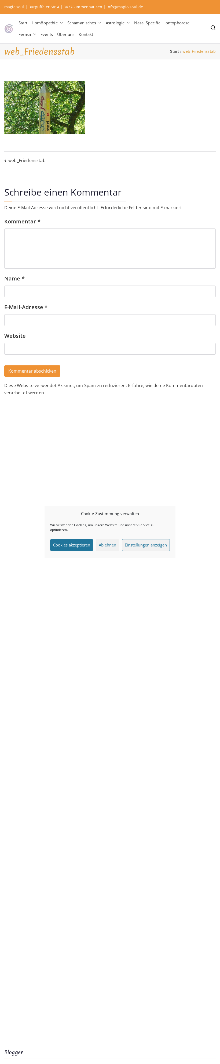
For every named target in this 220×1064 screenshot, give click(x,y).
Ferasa (25, 34)
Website (15, 335)
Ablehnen (107, 545)
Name (14, 278)
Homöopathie (45, 22)
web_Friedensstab (27, 160)
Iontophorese (177, 22)
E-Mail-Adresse (26, 307)
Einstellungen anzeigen (146, 545)
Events (47, 34)
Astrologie (115, 22)
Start (23, 22)
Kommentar (22, 221)
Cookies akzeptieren (71, 545)
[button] (60, 23)
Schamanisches (81, 22)
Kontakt (86, 34)
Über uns (65, 34)
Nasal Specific (147, 22)
